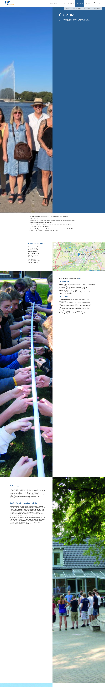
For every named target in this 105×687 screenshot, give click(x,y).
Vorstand (77, 8)
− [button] (54, 247)
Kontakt (88, 3)
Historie (97, 8)
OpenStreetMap (96, 270)
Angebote (71, 3)
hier (79, 278)
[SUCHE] (94, 3)
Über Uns (80, 3)
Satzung (87, 8)
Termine (62, 3)
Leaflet (90, 270)
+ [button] (54, 244)
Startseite (53, 3)
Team (68, 8)
